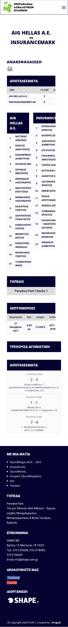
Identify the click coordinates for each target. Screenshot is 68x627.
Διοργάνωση (17, 467)
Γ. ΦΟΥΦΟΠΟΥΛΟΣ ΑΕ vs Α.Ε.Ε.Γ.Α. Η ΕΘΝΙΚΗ (34, 428)
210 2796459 (14, 554)
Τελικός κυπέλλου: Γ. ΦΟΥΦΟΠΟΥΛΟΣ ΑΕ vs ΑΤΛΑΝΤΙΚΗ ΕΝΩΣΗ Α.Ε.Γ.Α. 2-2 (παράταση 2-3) (34, 387)
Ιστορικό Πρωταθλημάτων (26, 476)
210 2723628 (20, 550)
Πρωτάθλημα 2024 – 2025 (25, 462)
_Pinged (56, 622)
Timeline (15, 485)
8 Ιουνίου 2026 (34, 397)
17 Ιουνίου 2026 (34, 374)
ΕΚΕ (12, 481)
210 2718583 (37, 550)
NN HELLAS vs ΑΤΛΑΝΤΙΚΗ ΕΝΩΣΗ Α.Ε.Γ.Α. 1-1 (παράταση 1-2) (34, 409)
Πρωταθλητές (18, 471)
